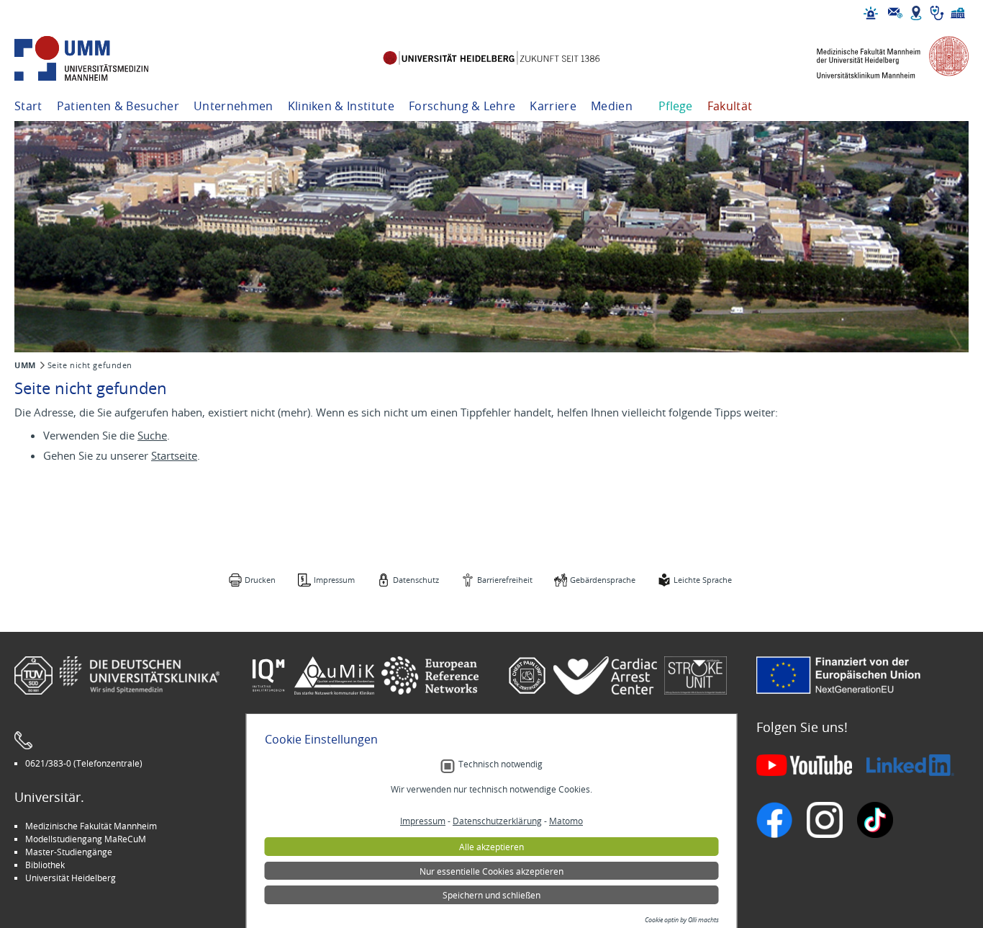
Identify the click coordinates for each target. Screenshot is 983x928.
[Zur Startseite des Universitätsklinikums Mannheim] (100, 58)
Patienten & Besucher (118, 106)
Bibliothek (45, 864)
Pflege (675, 106)
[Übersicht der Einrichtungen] (958, 13)
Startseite (174, 455)
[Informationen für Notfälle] (871, 13)
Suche (152, 435)
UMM (25, 365)
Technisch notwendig (500, 764)
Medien (612, 106)
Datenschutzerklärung (497, 820)
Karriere (553, 106)
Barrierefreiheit (505, 579)
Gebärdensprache (602, 579)
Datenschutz (416, 579)
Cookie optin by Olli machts (682, 920)
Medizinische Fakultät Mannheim (91, 825)
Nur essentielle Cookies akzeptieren (491, 871)
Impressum (334, 579)
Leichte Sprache (703, 579)
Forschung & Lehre (462, 106)
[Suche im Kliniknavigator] (937, 13)
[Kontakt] (895, 13)
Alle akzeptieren (491, 846)
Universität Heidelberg (70, 877)
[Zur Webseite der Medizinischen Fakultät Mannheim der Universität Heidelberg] (882, 58)
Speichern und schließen (491, 895)
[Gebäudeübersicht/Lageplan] (916, 13)
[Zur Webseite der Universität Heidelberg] (491, 58)
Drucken (260, 579)
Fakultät (730, 106)
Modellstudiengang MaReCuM (85, 838)
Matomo (566, 820)
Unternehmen (233, 106)
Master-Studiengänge (68, 851)
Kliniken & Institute (341, 106)
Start (28, 106)
